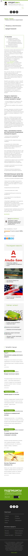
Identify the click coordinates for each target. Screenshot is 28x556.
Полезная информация (18, 519)
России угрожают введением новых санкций (13, 297)
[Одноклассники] (7, 238)
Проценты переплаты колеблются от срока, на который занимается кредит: (14, 39)
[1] (4, 231)
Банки (6, 522)
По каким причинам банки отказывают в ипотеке (11, 434)
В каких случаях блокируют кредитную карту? (13, 323)
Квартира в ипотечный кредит (13, 329)
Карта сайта (14, 552)
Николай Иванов (15, 218)
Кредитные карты (9, 535)
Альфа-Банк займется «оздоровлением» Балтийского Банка (14, 264)
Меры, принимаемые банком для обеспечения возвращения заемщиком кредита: (15, 43)
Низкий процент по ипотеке (11, 394)
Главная (6, 18)
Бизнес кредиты (19, 530)
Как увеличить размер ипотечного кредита (13, 355)
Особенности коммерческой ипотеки (12, 414)
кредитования (10, 62)
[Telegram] (13, 238)
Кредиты (7, 533)
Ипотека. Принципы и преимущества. (10, 464)
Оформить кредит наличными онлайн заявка (13, 337)
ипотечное (12, 61)
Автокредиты (18, 535)
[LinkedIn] (9, 238)
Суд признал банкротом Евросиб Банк (12, 281)
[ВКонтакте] (5, 238)
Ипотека (11, 18)
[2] (6, 231)
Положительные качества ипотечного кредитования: (12, 46)
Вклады (17, 516)
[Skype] (11, 238)
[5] (9, 231)
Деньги (7, 518)
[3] (7, 231)
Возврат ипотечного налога (11, 374)
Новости (7, 520)
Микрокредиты (18, 533)
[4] (8, 231)
